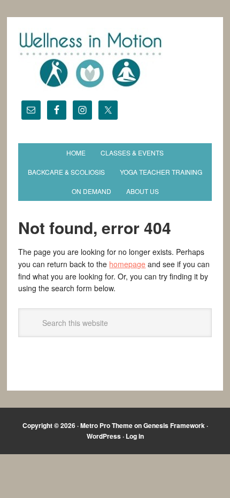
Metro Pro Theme (106, 425)
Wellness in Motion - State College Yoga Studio (114, 60)
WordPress (104, 436)
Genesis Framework (174, 425)
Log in (135, 436)
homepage (127, 264)
